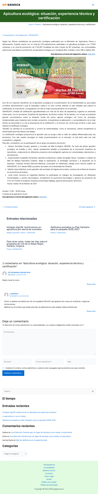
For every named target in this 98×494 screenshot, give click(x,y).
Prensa (22, 233)
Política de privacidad (49, 485)
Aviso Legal (49, 476)
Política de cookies (49, 482)
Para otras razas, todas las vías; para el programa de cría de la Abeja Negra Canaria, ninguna (27, 243)
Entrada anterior (10, 207)
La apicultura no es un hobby (14, 416)
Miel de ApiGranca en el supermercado (31, 440)
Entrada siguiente (87, 207)
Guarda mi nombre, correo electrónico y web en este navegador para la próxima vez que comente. (45, 368)
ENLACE (91, 54)
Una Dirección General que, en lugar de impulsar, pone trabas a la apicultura (41, 432)
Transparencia (49, 465)
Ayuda (49, 479)
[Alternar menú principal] (93, 4)
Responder (91, 284)
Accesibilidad (49, 468)
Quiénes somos (49, 470)
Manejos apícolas (13, 233)
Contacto (49, 473)
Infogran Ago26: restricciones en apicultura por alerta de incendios (24, 228)
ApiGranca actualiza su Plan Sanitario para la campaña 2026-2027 (70, 228)
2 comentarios (8, 35)
